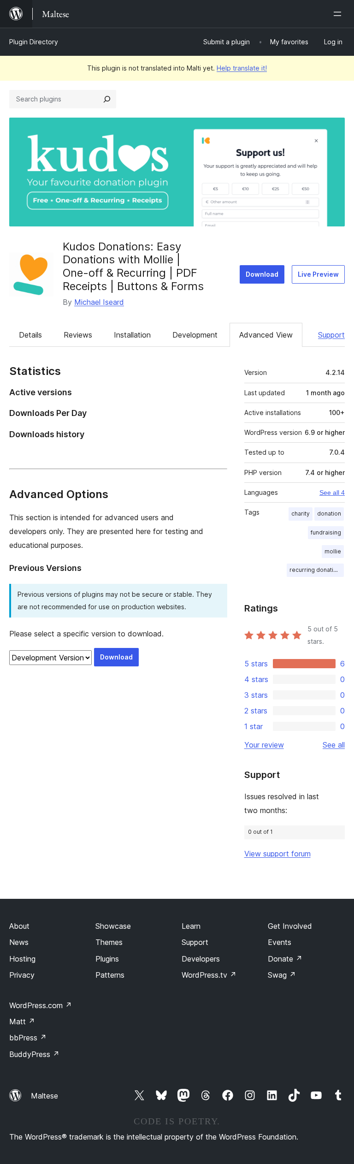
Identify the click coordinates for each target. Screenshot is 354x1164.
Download (262, 274)
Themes (109, 942)
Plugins (107, 958)
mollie (332, 551)
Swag (282, 975)
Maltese (44, 1095)
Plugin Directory (33, 42)
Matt (22, 1021)
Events (279, 942)
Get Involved (290, 926)
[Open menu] (339, 14)
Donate (285, 958)
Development (195, 334)
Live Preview (318, 274)
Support (331, 334)
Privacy (22, 975)
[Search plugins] (107, 99)
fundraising (326, 532)
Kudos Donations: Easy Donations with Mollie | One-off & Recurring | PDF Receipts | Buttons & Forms (133, 266)
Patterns (109, 975)
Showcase (113, 926)
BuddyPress (34, 1054)
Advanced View (266, 334)
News (19, 942)
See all (334, 744)
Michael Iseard (99, 302)
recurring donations (316, 569)
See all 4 (332, 492)
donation (329, 513)
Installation (132, 334)
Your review (264, 744)
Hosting (22, 958)
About (19, 926)
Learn (191, 926)
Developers (201, 958)
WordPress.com (40, 1005)
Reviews (78, 334)
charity (300, 513)
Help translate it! (242, 68)
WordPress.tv (209, 975)
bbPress (28, 1037)
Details (30, 334)
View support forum (277, 853)
